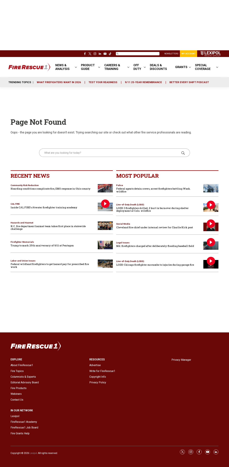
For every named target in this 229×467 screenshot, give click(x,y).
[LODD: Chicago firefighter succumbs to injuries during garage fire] (210, 264)
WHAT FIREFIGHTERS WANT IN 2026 (59, 82)
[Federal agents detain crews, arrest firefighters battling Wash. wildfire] (210, 188)
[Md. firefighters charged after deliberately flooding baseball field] (210, 245)
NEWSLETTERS (171, 53)
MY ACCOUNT (188, 53)
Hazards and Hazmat (22, 222)
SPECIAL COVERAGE (203, 67)
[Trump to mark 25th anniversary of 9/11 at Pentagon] (105, 245)
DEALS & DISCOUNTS (158, 67)
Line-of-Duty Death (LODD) (130, 204)
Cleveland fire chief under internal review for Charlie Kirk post (154, 227)
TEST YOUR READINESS (103, 82)
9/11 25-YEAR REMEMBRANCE (143, 82)
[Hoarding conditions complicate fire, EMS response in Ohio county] (105, 188)
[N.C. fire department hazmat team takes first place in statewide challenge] (105, 225)
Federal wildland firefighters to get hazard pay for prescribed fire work (50, 265)
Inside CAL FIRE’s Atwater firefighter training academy (44, 207)
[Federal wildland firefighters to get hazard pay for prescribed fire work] (105, 263)
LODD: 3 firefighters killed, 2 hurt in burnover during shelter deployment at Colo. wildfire (152, 210)
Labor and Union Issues (23, 260)
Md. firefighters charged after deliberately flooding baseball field (155, 246)
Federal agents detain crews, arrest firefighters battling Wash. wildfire (153, 190)
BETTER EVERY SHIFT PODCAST (189, 82)
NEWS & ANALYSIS (62, 67)
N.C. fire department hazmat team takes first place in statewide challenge (48, 228)
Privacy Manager (181, 359)
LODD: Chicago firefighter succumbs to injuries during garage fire (155, 264)
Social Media (123, 224)
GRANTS (181, 67)
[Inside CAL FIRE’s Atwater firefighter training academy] (105, 207)
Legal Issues (122, 242)
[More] (76, 67)
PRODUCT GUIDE (88, 67)
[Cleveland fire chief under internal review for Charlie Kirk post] (210, 227)
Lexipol (33, 453)
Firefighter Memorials (22, 242)
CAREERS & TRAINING (112, 67)
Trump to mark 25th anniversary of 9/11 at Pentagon (42, 245)
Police (119, 185)
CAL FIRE (15, 204)
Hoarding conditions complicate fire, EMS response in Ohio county (51, 188)
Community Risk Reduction (25, 185)
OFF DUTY (137, 67)
